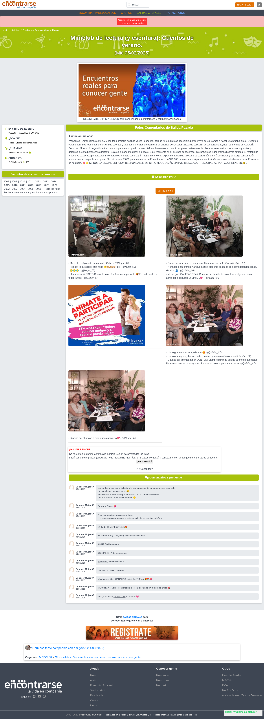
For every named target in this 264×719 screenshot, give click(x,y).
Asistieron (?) (163, 176)
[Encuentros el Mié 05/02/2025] (30, 152)
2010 (22, 181)
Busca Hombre (162, 680)
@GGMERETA (105, 553)
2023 (15, 189)
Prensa (93, 705)
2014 (54, 181)
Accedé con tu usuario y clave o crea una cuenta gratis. (132, 21)
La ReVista (227, 680)
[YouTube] (38, 696)
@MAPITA (103, 544)
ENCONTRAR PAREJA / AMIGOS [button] (97, 13)
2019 (38, 185)
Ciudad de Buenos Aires (36, 30)
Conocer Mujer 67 (85, 487)
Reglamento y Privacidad (101, 685)
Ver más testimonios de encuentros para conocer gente (107, 657)
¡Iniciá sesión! (144, 461)
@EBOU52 (45, 657)
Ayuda (93, 680)
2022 (7, 189)
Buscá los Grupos (230, 690)
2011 (30, 181)
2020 (46, 185)
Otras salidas (63, 657)
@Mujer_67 (122, 263)
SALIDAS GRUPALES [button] (149, 13)
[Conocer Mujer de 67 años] (72, 487)
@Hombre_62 (243, 356)
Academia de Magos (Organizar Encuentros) (242, 695)
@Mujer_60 (128, 267)
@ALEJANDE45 (189, 274)
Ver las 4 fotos (165, 190)
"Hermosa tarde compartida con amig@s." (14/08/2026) (67, 648)
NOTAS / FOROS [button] (176, 13)
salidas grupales (133, 617)
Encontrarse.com (92, 714)
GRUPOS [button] (126, 13)
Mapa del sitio (96, 695)
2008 (6, 181)
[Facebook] (33, 696)
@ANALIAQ (120, 579)
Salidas (15, 30)
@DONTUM (200, 360)
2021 (54, 185)
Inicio (5, 30)
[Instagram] (44, 696)
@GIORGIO (89, 274)
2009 (14, 181)
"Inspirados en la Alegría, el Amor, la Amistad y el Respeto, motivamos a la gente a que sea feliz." (151, 715)
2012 (38, 181)
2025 (30, 189)
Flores (55, 30)
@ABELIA (102, 561)
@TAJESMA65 (117, 570)
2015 (7, 185)
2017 (23, 185)
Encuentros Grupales (231, 675)
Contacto (94, 700)
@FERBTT (103, 527)
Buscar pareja (162, 675)
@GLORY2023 (15, 162)
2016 (15, 185)
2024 (23, 189)
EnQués (225, 685)
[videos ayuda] (259, 4)
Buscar (93, 675)
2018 (30, 185)
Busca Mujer (161, 685)
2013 (46, 181)
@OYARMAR (104, 588)
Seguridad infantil (98, 690)
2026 (38, 189)
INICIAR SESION (245, 5)
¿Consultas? (145, 469)
